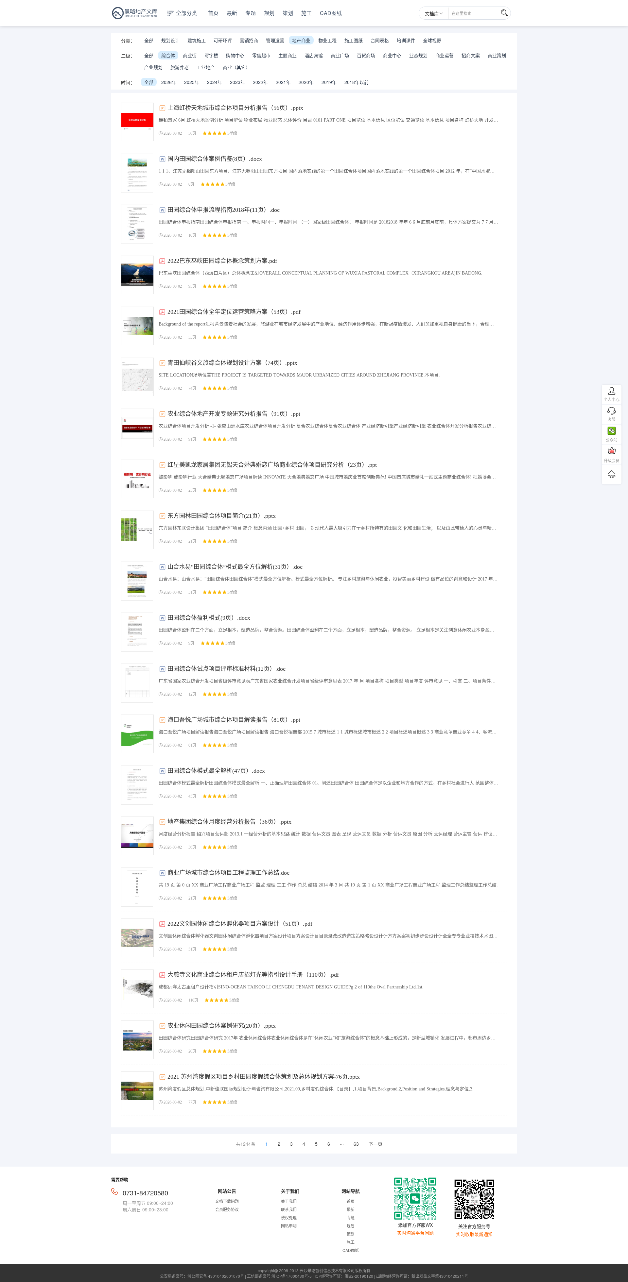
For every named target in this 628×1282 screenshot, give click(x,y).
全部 (148, 40)
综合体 (168, 55)
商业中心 (392, 55)
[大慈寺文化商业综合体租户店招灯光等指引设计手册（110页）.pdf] (137, 989)
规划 (269, 13)
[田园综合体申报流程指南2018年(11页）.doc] (137, 224)
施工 (306, 13)
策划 (288, 13)
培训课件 (406, 40)
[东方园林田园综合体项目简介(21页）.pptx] (137, 530)
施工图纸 (353, 40)
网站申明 (289, 1225)
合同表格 (380, 40)
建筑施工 (196, 40)
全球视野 (432, 40)
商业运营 (444, 55)
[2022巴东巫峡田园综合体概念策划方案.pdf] (137, 275)
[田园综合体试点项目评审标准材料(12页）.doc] (137, 683)
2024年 (214, 82)
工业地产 (206, 67)
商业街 (190, 55)
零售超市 (261, 55)
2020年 (306, 82)
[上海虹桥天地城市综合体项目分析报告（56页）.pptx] (137, 122)
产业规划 (153, 67)
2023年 (237, 82)
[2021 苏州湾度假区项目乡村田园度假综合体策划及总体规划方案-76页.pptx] (137, 1090)
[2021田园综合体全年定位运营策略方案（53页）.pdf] (137, 326)
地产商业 (301, 40)
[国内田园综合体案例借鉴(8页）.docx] (137, 173)
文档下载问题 (227, 1201)
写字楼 (211, 55)
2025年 (191, 82)
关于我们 (289, 1201)
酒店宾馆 (314, 55)
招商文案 (471, 55)
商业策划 (497, 55)
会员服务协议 (227, 1209)
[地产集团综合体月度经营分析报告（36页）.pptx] (137, 836)
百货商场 (366, 55)
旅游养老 (179, 67)
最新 (232, 13)
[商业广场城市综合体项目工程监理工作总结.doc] (137, 887)
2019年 (329, 82)
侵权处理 (289, 1217)
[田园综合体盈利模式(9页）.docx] (137, 632)
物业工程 (327, 40)
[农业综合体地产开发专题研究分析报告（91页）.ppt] (137, 428)
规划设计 (170, 40)
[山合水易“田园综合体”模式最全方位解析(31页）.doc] (137, 581)
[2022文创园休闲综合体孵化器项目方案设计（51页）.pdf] (137, 938)
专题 (250, 13)
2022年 (260, 82)
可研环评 (223, 40)
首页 (213, 13)
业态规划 (418, 55)
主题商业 (287, 55)
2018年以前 (356, 82)
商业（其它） (236, 67)
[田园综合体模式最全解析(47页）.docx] (137, 785)
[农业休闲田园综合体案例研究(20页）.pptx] (137, 1040)
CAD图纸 (331, 13)
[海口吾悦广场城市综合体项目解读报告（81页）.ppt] (137, 734)
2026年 (168, 82)
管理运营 (275, 40)
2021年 (283, 82)
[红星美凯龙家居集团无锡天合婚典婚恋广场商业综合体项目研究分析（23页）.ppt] (137, 479)
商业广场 (340, 55)
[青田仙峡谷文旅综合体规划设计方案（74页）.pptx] (137, 377)
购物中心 (235, 55)
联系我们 (289, 1209)
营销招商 (249, 40)
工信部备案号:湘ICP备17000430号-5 (279, 1276)
